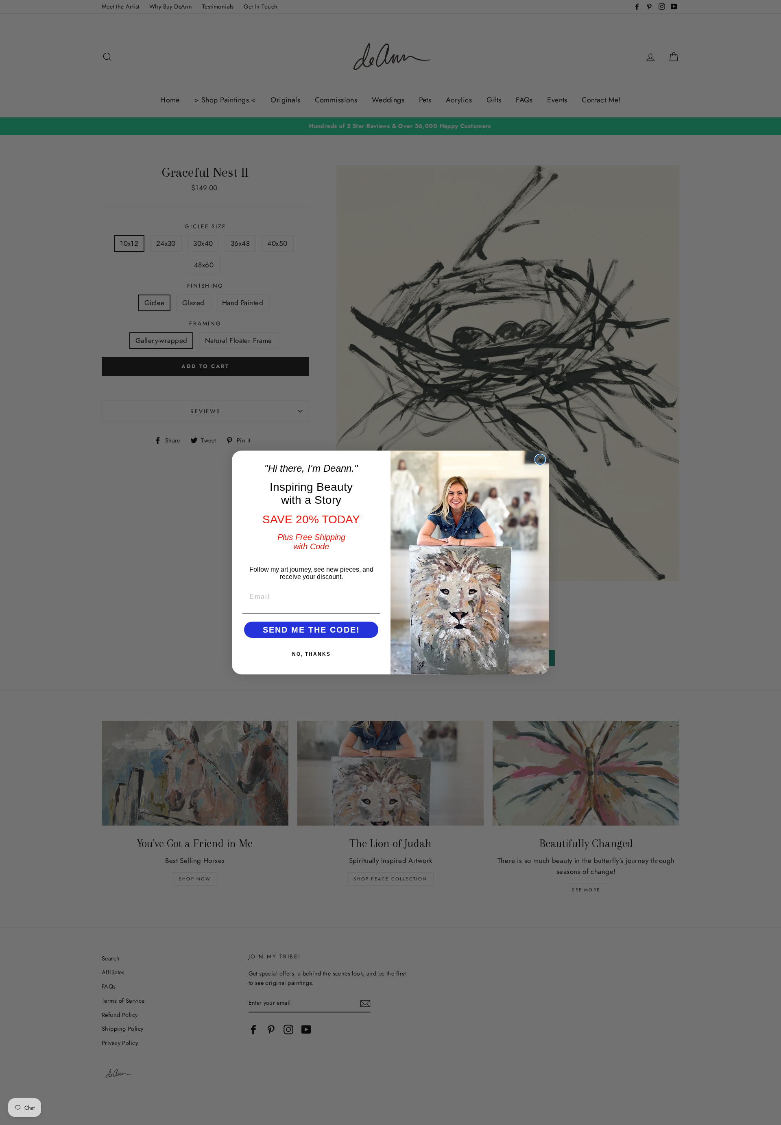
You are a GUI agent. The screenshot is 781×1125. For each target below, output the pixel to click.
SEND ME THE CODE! (311, 629)
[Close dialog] (540, 459)
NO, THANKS (311, 654)
